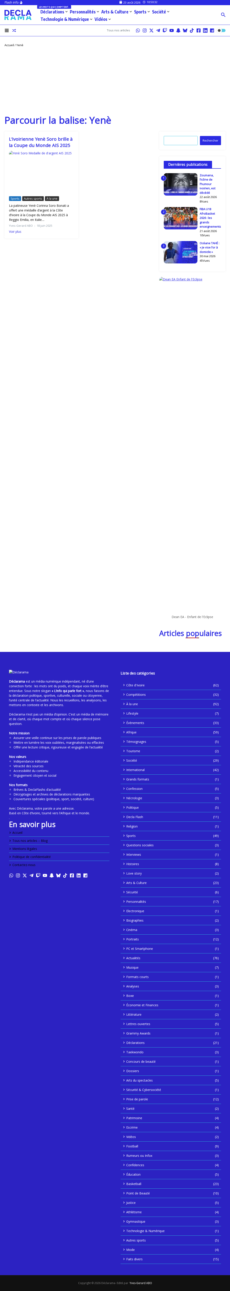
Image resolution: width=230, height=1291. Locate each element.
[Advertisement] (115, 81)
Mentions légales (24, 849)
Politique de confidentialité (31, 857)
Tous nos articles (118, 30)
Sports (140, 11)
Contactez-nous (23, 865)
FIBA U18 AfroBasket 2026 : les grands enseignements (210, 217)
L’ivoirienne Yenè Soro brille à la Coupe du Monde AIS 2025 (41, 142)
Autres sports (33, 198)
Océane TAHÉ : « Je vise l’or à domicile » (209, 247)
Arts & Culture (114, 11)
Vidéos (101, 19)
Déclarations (54, 10)
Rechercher (210, 140)
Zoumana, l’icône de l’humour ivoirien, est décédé (207, 184)
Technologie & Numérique (64, 19)
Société (159, 11)
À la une (52, 198)
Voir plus (15, 231)
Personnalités (83, 11)
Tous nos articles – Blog (30, 840)
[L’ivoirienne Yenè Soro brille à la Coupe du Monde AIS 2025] (41, 172)
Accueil (9, 45)
